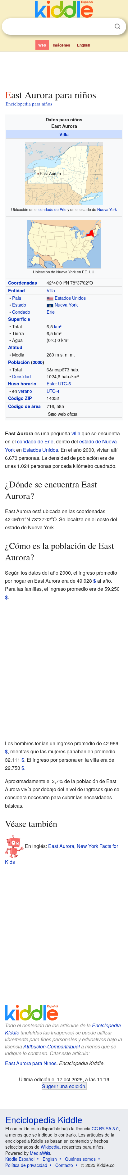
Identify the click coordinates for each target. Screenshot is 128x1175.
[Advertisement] (64, 69)
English (83, 45)
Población (19, 362)
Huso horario (22, 383)
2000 (38, 362)
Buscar (117, 27)
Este (51, 383)
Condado (21, 311)
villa (75, 433)
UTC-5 (64, 383)
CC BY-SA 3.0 (105, 1128)
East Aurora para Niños (31, 1063)
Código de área (24, 406)
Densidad (21, 376)
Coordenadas (22, 283)
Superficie (19, 319)
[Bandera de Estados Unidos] (50, 297)
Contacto (64, 1165)
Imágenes (61, 45)
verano (25, 391)
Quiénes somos (80, 1159)
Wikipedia (50, 1147)
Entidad (16, 290)
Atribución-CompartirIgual (51, 1046)
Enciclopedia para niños (29, 104)
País (16, 297)
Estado (19, 304)
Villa (64, 134)
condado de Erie (52, 209)
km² (58, 326)
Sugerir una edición (63, 1086)
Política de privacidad (26, 1165)
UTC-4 (53, 391)
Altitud (15, 347)
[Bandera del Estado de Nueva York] (50, 304)
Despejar (104, 26)
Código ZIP (20, 398)
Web (42, 45)
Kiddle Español (19, 1159)
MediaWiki (40, 1153)
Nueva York (107, 209)
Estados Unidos (70, 297)
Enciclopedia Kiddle (43, 1119)
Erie (51, 311)
